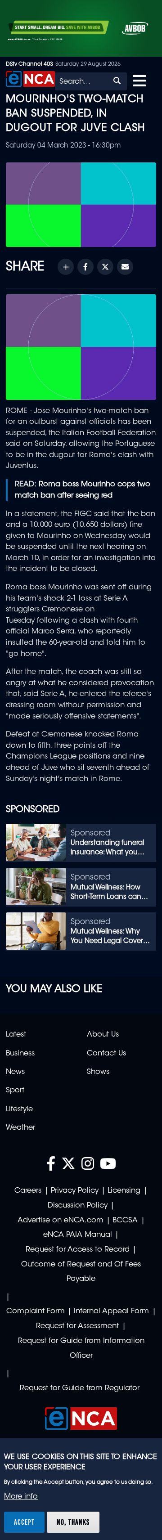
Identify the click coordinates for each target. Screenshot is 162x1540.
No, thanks (73, 1522)
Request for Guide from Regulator (80, 1388)
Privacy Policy (75, 1190)
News (15, 1072)
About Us (103, 1034)
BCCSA (125, 1220)
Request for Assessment (77, 1326)
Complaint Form (35, 1311)
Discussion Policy (78, 1205)
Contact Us (106, 1053)
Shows (98, 1072)
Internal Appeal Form (111, 1311)
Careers (27, 1190)
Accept (24, 1522)
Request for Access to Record (78, 1249)
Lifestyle (19, 1109)
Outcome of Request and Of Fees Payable (81, 1272)
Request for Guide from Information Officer (81, 1349)
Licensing (124, 1190)
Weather (20, 1127)
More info (21, 1496)
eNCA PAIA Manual (77, 1235)
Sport (15, 1090)
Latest (16, 1034)
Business (20, 1053)
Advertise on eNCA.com (61, 1220)
